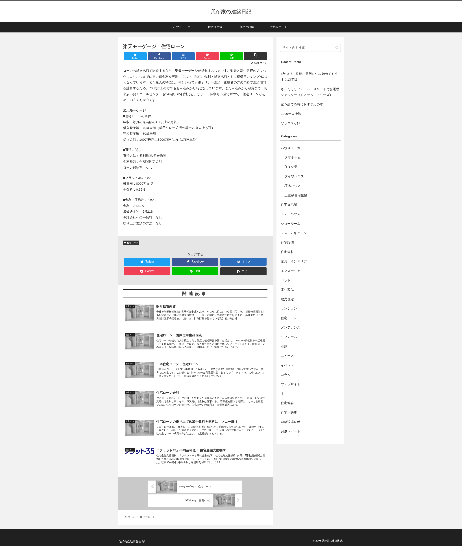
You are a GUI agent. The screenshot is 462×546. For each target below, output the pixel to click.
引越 (284, 346)
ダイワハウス (294, 176)
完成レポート (290, 431)
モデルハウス (290, 214)
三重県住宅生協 (295, 195)
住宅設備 (287, 242)
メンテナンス (290, 327)
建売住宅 (287, 299)
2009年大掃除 (291, 114)
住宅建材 (287, 252)
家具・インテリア (294, 261)
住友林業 (290, 167)
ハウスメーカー (292, 148)
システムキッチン (294, 233)
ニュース (287, 356)
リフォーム (289, 337)
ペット (286, 280)
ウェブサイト (290, 384)
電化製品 (287, 289)
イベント (287, 365)
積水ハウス (292, 186)
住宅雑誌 (287, 403)
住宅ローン (132, 242)
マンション (289, 308)
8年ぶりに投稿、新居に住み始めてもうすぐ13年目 (309, 76)
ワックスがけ (290, 123)
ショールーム (290, 223)
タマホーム (292, 157)
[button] (337, 48)
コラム (286, 375)
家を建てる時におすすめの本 (302, 104)
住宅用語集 (289, 412)
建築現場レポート (294, 422)
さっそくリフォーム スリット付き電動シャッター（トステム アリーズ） (310, 92)
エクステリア (290, 271)
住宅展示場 (289, 204)
